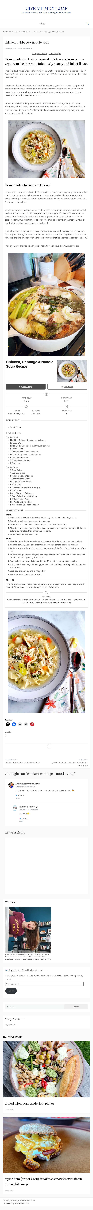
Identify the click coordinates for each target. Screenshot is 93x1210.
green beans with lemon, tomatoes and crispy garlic (70, 764)
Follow (11, 991)
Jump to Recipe (39, 54)
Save (50, 747)
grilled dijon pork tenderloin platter (29, 1104)
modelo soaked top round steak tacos (22, 762)
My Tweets (10, 1025)
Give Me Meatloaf (46, 8)
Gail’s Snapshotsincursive (28, 784)
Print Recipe (55, 54)
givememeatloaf (26, 49)
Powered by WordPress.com (16, 1203)
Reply (18, 798)
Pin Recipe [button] (68, 387)
